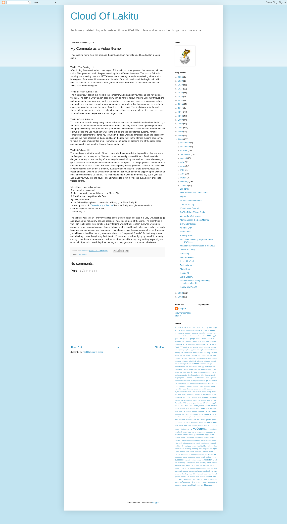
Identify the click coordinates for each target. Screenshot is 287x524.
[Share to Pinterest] (127, 250)
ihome (214, 392)
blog (208, 353)
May (182, 170)
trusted (209, 476)
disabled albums (196, 361)
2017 (180, 89)
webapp (213, 479)
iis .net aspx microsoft (184, 394)
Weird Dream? (186, 277)
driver (191, 364)
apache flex (212, 333)
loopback (178, 432)
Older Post (159, 347)
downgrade (184, 364)
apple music (212, 344)
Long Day (184, 189)
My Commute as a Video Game (194, 193)
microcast (213, 440)
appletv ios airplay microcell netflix (204, 350)
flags (177, 369)
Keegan (182, 308)
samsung (181, 462)
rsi (213, 460)
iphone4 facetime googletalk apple (189, 414)
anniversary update (183, 333)
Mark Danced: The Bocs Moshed (194, 220)
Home (118, 347)
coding (177, 358)
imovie (197, 394)
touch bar (207, 474)
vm (194, 479)
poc (215, 454)
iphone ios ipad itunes (207, 411)
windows (178, 482)
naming (188, 448)
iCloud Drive (191, 392)
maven (206, 437)
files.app (201, 367)
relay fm (200, 460)
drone (196, 364)
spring (192, 468)
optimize (198, 451)
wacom (199, 479)
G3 (188, 383)
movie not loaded (202, 443)
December (185, 143)
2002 (180, 297)
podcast (178, 457)
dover (177, 364)
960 (210, 327)
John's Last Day (187, 204)
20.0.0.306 (191, 327)
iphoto (208, 420)
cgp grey (201, 355)
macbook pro (211, 432)
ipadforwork (187, 411)
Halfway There (186, 235)
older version (180, 451)
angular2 (213, 330)
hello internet (204, 386)
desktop (178, 361)
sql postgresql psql (202, 468)
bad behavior (198, 353)
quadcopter (179, 460)
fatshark (182, 367)
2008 (180, 124)
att (182, 353)
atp (179, 353)
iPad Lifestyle (211, 408)
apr (176, 353)
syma (177, 474)
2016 (180, 92)
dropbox (202, 364)
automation (188, 353)
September (185, 154)
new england (204, 448)
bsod (188, 355)
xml (202, 485)
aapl (215, 327)
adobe (177, 330)
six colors (191, 465)
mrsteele (213, 443)
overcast (205, 451)
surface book (205, 471)
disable (185, 361)
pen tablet (179, 454)
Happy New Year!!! (188, 287)
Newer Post (76, 347)
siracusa (185, 465)
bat (205, 353)
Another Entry (186, 228)
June (182, 166)
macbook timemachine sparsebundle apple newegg (196, 435)
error (177, 367)
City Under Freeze (188, 224)
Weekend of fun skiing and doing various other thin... (195, 282)
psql (203, 457)
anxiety (195, 333)
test (191, 474)
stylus (197, 471)
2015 (180, 96)
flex (192, 372)
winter (205, 482)
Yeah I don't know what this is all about (197, 246)
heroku (214, 386)
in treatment (206, 394)
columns (184, 358)
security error (205, 462)
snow (187, 468)
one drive (190, 451)
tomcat (200, 474)
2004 (180, 139)
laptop (200, 425)
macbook (200, 432)
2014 (180, 100)
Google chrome (185, 386)
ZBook (206, 485)
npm (215, 448)
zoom (211, 485)
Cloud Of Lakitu (104, 16)
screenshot (191, 462)
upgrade (178, 479)
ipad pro (178, 411)
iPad (203, 408)
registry (193, 460)
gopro (195, 386)
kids (189, 425)
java (176, 425)
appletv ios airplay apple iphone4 (196, 347)
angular (197, 330)
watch (206, 479)
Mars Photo (185, 269)
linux (205, 425)
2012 (180, 108)
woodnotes (212, 482)
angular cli (205, 330)
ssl (187, 471)
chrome (209, 355)
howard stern (192, 389)
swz (215, 471)
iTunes (214, 422)
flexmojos (194, 380)
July (182, 162)
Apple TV (179, 347)
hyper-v (178, 392)
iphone (195, 411)
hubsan (210, 389)
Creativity (199, 358)
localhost (213, 429)
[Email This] (114, 250)
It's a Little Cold (187, 261)
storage (192, 471)
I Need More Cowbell (189, 208)
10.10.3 (178, 327)
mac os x (192, 432)
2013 (180, 104)
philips (193, 454)
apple (209, 336)
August (183, 158)
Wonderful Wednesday (190, 216)
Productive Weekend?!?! (191, 200)
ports (185, 457)
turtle (215, 476)
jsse (185, 425)
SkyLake (199, 465)
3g (207, 327)
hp (200, 389)
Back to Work (186, 265)
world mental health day (191, 485)
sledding (206, 465)
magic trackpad (187, 437)
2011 (180, 112)
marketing (199, 437)
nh (211, 448)
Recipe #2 (184, 273)
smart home (179, 468)
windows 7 (197, 482)
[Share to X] (121, 250)
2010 (180, 116)
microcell (178, 443)
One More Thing (187, 249)
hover (184, 389)
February (184, 181)
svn (212, 471)
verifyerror (187, 479)
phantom (187, 454)
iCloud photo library (203, 392)
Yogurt (183, 197)
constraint (191, 358)
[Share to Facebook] (124, 250)
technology (184, 474)
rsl (216, 460)
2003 (180, 293)
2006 (180, 131)
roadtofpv (208, 460)
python (208, 457)
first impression (211, 367)
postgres (191, 457)
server (214, 462)
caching (194, 355)
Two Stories (185, 231)
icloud (183, 392)
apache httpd (180, 336)
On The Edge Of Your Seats (192, 212)
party (211, 451)
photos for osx (201, 454)
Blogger (155, 503)
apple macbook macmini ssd (194, 344)
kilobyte (194, 425)
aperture (203, 336)
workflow (178, 485)
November (185, 147)
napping (195, 448)
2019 (180, 81)
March (183, 178)
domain (214, 361)
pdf (215, 451)
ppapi (198, 457)
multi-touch (179, 446)
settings (178, 465)
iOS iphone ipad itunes (192, 403)
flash (181, 369)
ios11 (198, 408)
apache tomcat (193, 336)
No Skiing (184, 253)
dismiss (207, 361)
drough (209, 364)
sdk (197, 462)
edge (215, 364)
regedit (187, 460)
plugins (210, 454)
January (184, 185)
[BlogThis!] (118, 250)
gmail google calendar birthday (202, 383)
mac (185, 432)
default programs (210, 358)
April (182, 174)
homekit (178, 389)
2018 (180, 85)
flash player (188, 369)
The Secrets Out (187, 257)
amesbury (190, 330)
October (184, 150)
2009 (180, 120)
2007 (180, 128)
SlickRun (213, 465)
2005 (180, 135)
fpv (207, 380)
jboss (181, 425)
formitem (201, 380)
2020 (180, 77)
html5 (204, 389)
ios (184, 397)
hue (215, 389)
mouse (192, 443)
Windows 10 (187, 482)
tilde (194, 474)
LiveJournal (82, 255)
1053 (184, 327)
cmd (215, 355)
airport (183, 330)
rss (176, 462)
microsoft (186, 443)
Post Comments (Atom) (93, 352)
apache (202, 333)
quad (215, 457)
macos (177, 437)
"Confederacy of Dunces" (102, 205)
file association (191, 367)
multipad (188, 446)
